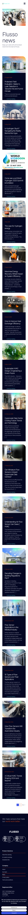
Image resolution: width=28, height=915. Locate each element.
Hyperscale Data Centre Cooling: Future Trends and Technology (14, 420)
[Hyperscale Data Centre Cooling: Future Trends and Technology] (14, 394)
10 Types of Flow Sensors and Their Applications (12, 676)
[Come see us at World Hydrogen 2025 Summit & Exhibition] (14, 154)
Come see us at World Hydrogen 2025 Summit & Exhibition (14, 180)
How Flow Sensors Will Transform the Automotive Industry (13, 728)
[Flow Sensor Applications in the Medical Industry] (14, 600)
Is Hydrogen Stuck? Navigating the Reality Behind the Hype (13, 130)
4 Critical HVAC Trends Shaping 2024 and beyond (13, 778)
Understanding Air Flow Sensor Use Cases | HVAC (13, 524)
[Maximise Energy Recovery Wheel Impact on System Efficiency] (14, 247)
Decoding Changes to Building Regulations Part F (13, 575)
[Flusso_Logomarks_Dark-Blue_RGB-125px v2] (5, 3)
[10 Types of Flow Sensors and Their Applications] (14, 650)
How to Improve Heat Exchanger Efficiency (13, 322)
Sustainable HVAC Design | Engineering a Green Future (13, 370)
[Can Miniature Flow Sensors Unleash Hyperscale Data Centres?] (14, 445)
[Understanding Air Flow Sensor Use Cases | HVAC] (14, 497)
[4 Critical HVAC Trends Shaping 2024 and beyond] (14, 751)
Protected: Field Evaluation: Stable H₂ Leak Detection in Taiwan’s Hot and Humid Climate (14, 86)
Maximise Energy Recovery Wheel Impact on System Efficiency (14, 273)
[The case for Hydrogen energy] (14, 202)
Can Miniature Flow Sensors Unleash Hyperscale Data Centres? (12, 473)
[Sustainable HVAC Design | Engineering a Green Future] (14, 344)
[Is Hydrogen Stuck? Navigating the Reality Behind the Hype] (14, 104)
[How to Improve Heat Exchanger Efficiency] (14, 297)
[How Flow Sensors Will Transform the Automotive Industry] (14, 702)
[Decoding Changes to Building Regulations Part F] (14, 549)
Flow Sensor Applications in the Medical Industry (11, 627)
